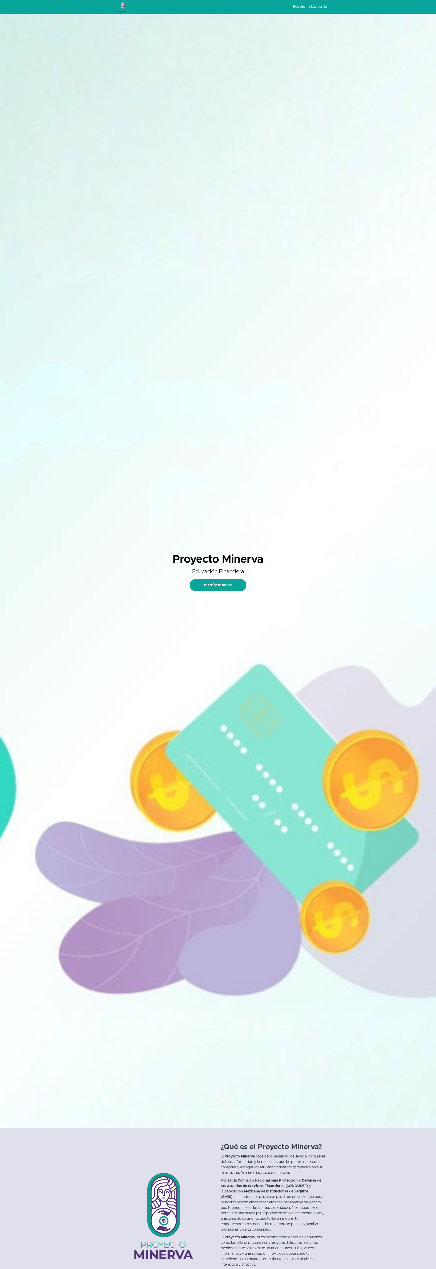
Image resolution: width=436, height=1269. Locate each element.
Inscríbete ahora (218, 585)
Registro (299, 6)
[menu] (308, 7)
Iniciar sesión (318, 6)
